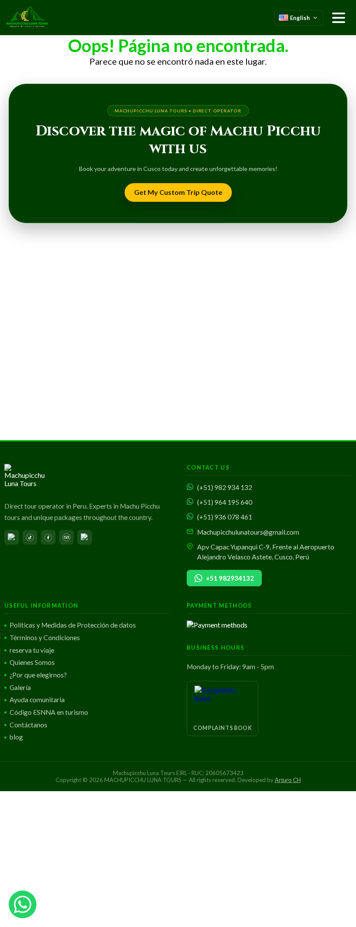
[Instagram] (84, 537)
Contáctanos (28, 725)
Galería (20, 687)
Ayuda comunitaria (37, 699)
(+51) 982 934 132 (224, 487)
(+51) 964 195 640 (224, 502)
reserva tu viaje (32, 650)
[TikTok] (30, 537)
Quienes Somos (32, 662)
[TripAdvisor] (66, 537)
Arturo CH (288, 779)
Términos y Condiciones (45, 637)
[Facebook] (48, 537)
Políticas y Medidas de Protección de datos (73, 625)
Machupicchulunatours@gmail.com (248, 532)
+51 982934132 (230, 578)
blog (16, 737)
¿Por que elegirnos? (38, 675)
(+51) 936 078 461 (224, 517)
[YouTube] (11, 537)
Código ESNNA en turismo (49, 712)
